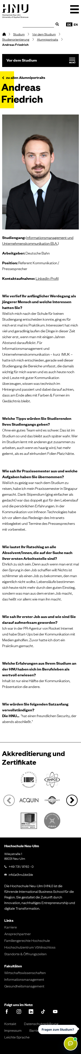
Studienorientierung (15, 39)
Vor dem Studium (44, 34)
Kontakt (10, 1023)
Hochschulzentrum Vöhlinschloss (30, 947)
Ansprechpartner (17, 933)
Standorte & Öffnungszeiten (25, 953)
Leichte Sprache (17, 1037)
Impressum (13, 1030)
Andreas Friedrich (15, 44)
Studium (19, 34)
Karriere (10, 927)
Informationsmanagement (24, 979)
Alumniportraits (47, 39)
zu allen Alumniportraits (25, 78)
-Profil (47, 278)
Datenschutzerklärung (41, 1023)
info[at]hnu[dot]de (21, 874)
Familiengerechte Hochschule (27, 940)
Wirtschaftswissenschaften (25, 972)
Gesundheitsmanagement (24, 986)
